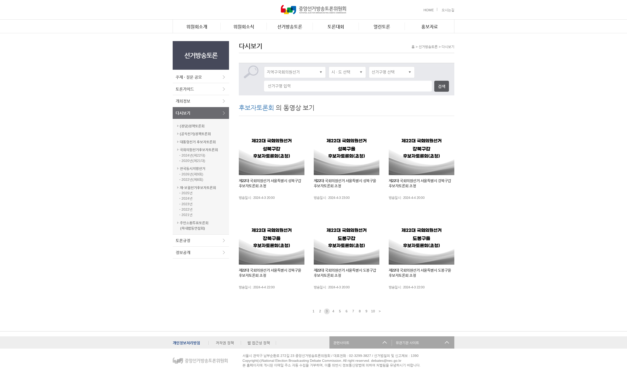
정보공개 (183, 252)
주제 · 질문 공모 (189, 77)
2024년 (187, 198)
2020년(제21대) (193, 161)
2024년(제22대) (193, 155)
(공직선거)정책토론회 (195, 134)
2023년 (187, 204)
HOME (428, 10)
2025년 (187, 193)
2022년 (187, 209)
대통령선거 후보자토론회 (198, 142)
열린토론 (382, 26)
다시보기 (183, 113)
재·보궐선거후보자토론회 (198, 188)
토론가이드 (185, 89)
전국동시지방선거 (192, 168)
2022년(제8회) (192, 179)
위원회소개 (196, 26)
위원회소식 (243, 26)
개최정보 (183, 101)
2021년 (187, 215)
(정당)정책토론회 (192, 126)
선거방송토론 (289, 26)
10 (373, 311)
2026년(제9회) (192, 174)
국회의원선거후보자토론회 (199, 150)
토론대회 (335, 26)
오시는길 (448, 10)
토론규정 (183, 240)
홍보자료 (429, 26)
